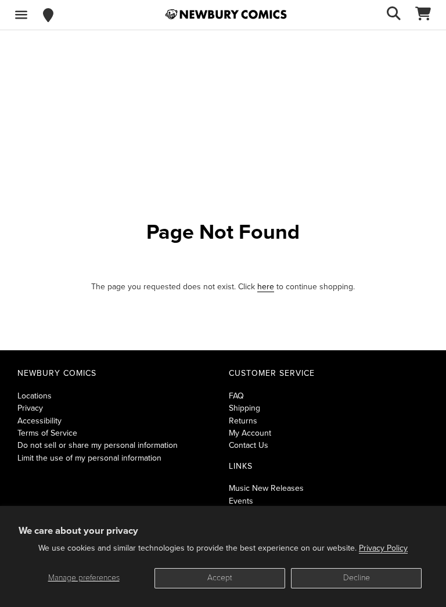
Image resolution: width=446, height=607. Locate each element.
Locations (34, 396)
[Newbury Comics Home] (226, 14)
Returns (243, 421)
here (265, 287)
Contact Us (248, 445)
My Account (250, 433)
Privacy (30, 408)
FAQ (236, 396)
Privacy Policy (383, 548)
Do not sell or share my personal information (97, 445)
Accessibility (39, 421)
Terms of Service (47, 433)
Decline (356, 578)
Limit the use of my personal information (89, 458)
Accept (219, 578)
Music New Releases (266, 488)
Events (241, 501)
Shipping (244, 408)
